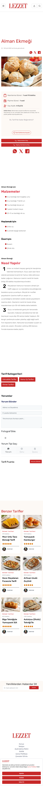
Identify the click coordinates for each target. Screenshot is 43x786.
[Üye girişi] (34, 6)
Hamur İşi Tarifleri (27, 379)
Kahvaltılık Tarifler (9, 379)
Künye (21, 744)
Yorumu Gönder (36, 461)
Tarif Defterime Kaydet (22, 132)
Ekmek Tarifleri (8, 384)
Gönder (34, 687)
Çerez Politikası (21, 754)
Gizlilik (21, 751)
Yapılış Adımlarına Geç (23, 145)
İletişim (21, 746)
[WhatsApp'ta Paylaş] (31, 52)
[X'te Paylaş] (35, 52)
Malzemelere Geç (22, 140)
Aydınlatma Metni (21, 749)
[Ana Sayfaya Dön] (21, 735)
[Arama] (39, 6)
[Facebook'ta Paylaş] (39, 52)
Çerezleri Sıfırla (21, 756)
